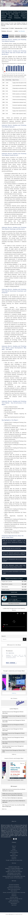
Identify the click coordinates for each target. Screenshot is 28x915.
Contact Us (14, 858)
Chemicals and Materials (14, 886)
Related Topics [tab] (17, 36)
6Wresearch (11, 914)
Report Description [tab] (5, 36)
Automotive (14, 895)
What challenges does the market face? (12, 548)
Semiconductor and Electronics (14, 887)
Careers (14, 849)
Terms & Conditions (14, 852)
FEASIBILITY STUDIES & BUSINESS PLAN (14, 868)
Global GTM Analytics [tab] (24, 36)
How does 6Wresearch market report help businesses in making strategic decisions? (14, 566)
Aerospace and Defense (14, 884)
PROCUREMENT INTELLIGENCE (14, 873)
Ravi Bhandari (22, 31)
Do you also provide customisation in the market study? (14, 572)
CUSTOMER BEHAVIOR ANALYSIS (14, 874)
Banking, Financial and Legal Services (14, 898)
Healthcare (14, 894)
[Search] (23, 2)
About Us (14, 846)
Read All (4, 809)
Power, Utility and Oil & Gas (14, 889)
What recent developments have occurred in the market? (14, 560)
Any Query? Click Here (14, 603)
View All (14, 693)
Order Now (14, 592)
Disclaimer (14, 857)
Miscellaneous (14, 903)
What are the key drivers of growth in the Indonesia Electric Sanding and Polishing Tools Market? (14, 542)
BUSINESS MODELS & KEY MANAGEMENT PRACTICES (14, 876)
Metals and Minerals (14, 900)
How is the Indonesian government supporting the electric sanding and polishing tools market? (14, 553)
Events (14, 847)
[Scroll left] (1, 36)
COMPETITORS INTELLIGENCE (14, 870)
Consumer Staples (14, 897)
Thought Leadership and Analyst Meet (14, 860)
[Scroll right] (26, 36)
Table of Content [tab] (11, 36)
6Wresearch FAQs (14, 855)
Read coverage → (17, 662)
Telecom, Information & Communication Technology (14, 892)
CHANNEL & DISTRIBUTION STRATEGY (14, 871)
